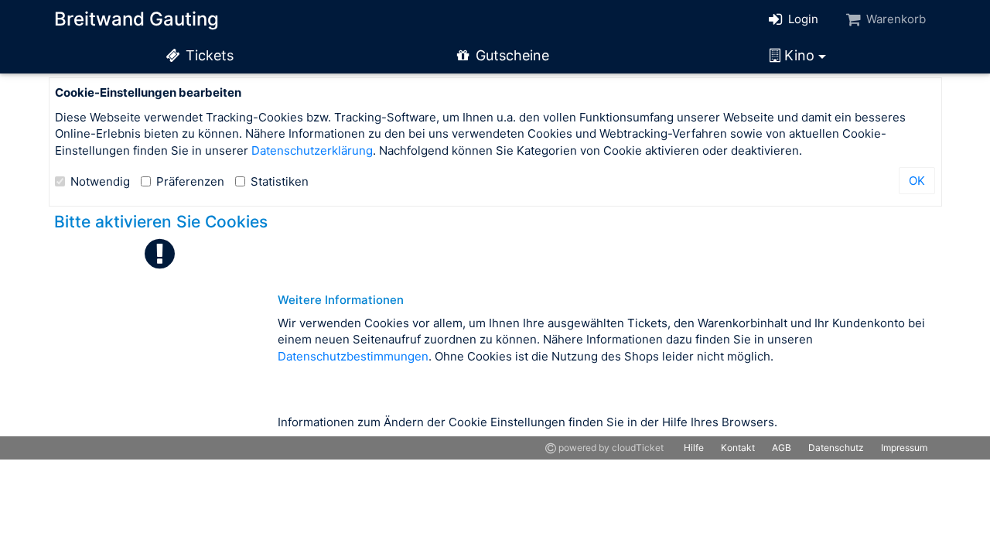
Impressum (904, 447)
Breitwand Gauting (136, 19)
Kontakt (738, 447)
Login (801, 19)
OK (917, 180)
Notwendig (100, 181)
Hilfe (694, 447)
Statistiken (280, 181)
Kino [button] (799, 55)
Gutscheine (510, 55)
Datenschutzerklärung (312, 150)
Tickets (208, 55)
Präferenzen (190, 181)
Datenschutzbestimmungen (353, 356)
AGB (781, 447)
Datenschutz (836, 447)
